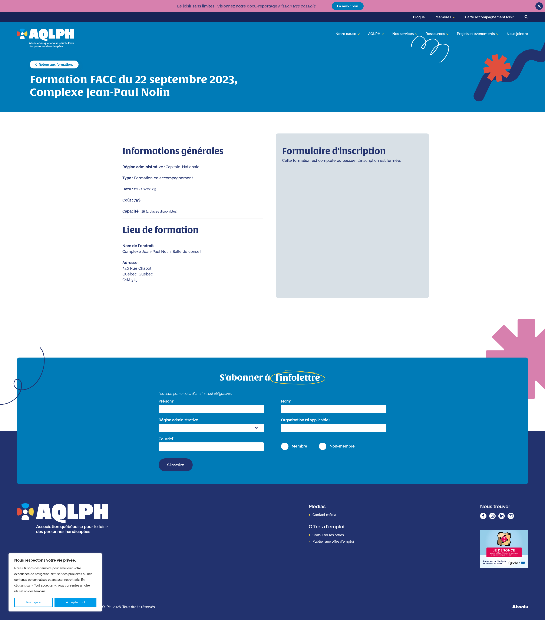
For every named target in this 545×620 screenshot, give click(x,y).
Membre (299, 446)
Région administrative (179, 420)
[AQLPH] (45, 37)
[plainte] (504, 549)
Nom (286, 401)
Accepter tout (75, 602)
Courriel (166, 439)
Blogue (419, 17)
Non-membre (342, 446)
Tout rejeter (34, 602)
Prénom (166, 401)
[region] (55, 582)
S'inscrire (175, 465)
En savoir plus (347, 6)
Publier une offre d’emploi (333, 541)
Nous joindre (517, 34)
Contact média (324, 515)
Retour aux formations (55, 64)
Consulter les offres (328, 535)
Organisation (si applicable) (305, 420)
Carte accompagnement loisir (489, 17)
